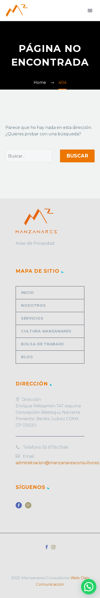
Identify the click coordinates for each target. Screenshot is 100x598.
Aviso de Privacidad (35, 243)
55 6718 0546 (55, 447)
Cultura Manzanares (46, 331)
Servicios (32, 318)
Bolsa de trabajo (42, 344)
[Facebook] (47, 547)
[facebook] (19, 507)
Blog (27, 357)
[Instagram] (53, 547)
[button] (88, 586)
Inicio (27, 292)
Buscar (77, 156)
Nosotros (33, 305)
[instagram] (28, 507)
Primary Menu (90, 10)
